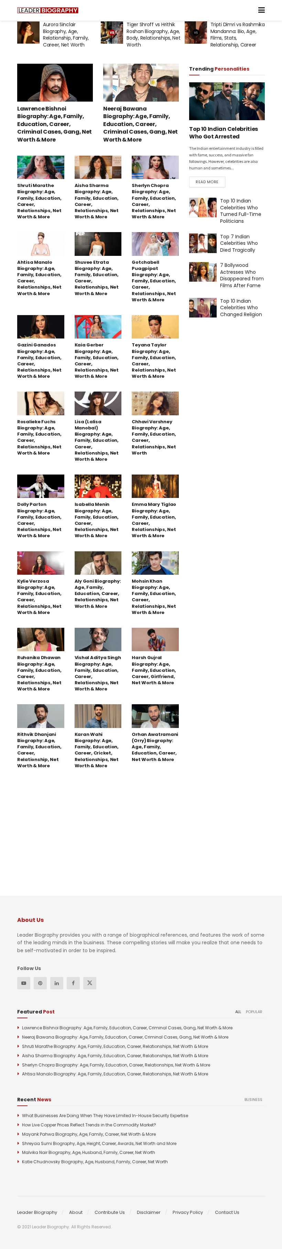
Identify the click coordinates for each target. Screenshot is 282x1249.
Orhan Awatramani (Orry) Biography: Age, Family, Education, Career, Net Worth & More (155, 747)
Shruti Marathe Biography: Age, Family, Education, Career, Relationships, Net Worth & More (39, 201)
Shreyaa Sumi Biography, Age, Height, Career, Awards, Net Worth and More (99, 1143)
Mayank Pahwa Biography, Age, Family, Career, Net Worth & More (89, 1134)
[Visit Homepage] (47, 10)
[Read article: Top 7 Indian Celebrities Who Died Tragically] (203, 243)
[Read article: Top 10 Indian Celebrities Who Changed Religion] (203, 308)
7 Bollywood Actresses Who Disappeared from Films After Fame (242, 275)
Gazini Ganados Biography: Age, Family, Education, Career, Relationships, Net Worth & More (39, 360)
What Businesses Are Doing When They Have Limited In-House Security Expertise (105, 1115)
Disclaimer (149, 1212)
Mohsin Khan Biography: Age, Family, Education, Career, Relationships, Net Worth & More (154, 597)
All (238, 1011)
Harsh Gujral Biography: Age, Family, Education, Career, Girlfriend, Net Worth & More (154, 670)
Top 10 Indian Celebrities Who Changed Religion (241, 308)
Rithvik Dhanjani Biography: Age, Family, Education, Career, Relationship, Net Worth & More (39, 750)
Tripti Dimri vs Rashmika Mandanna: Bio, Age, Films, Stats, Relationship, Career (154, 34)
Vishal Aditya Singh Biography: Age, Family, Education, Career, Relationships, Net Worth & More (98, 673)
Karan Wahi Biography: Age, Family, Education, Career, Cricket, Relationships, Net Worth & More (97, 750)
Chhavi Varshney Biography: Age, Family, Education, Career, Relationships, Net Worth (154, 437)
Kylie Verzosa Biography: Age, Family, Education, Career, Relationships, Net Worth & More (39, 597)
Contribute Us (110, 1212)
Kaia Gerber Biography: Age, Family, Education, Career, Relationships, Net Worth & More (97, 360)
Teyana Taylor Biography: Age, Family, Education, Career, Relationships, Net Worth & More (154, 360)
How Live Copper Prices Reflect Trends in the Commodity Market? (89, 1125)
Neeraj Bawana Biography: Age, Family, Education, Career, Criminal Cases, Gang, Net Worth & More (140, 124)
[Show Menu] (261, 10)
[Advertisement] (235, 383)
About (76, 1212)
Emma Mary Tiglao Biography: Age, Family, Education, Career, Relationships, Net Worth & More (154, 520)
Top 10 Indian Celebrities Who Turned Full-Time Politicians (240, 211)
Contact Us (227, 1212)
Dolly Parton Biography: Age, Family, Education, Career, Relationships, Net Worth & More (39, 520)
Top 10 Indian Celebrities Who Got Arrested (223, 132)
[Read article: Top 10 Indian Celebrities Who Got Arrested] (227, 101)
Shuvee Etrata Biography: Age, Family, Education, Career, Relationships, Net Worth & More (97, 278)
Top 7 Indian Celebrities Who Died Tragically (239, 243)
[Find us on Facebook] (73, 983)
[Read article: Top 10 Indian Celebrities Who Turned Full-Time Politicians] (203, 207)
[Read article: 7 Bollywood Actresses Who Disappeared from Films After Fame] (203, 272)
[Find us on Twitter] (89, 983)
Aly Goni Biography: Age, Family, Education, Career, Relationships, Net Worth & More (98, 594)
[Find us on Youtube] (23, 983)
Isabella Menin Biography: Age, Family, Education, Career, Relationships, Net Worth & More (97, 520)
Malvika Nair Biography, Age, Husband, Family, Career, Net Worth (88, 1152)
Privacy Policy (188, 1212)
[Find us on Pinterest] (40, 983)
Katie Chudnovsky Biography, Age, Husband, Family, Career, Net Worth (95, 1162)
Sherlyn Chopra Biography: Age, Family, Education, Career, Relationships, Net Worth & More (154, 201)
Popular (254, 1011)
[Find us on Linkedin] (56, 983)
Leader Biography (37, 1212)
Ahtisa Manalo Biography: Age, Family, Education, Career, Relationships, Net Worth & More (39, 278)
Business (253, 1099)
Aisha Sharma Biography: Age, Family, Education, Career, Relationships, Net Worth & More (97, 201)
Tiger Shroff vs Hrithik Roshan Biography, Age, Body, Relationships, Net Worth (70, 34)
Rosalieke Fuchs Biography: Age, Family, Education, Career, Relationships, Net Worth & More (39, 437)
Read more (210, 182)
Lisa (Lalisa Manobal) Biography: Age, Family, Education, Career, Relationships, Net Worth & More (97, 440)
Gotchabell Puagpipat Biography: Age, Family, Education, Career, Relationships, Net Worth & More (154, 281)
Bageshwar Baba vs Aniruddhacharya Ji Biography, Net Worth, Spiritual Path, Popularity (235, 38)
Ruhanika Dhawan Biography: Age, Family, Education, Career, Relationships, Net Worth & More (39, 673)
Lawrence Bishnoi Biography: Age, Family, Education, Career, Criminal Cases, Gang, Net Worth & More (54, 124)
